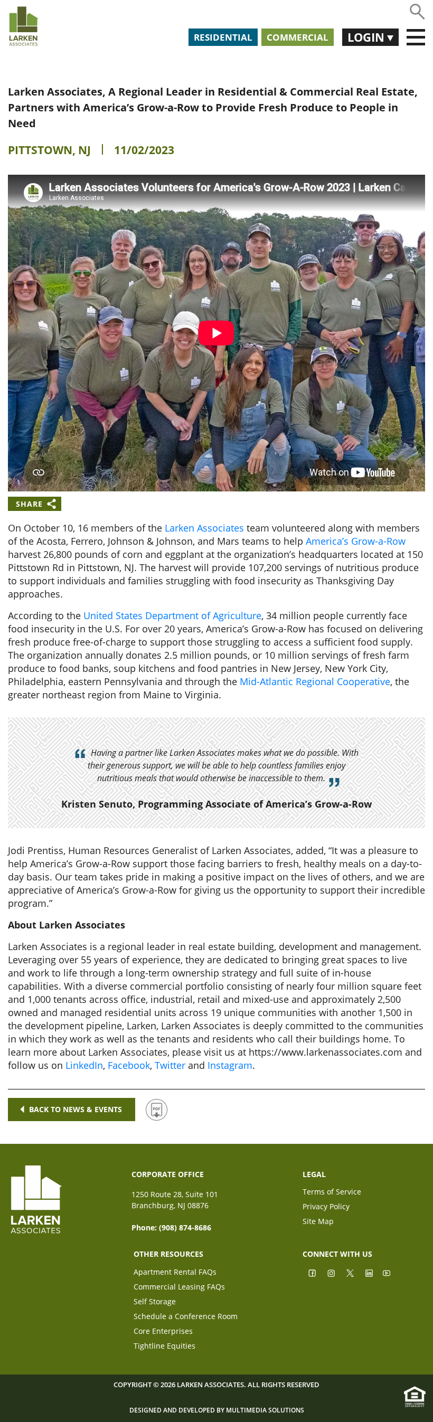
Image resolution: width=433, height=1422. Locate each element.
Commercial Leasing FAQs (179, 1288)
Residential (223, 37)
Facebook (129, 1065)
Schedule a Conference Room (186, 1317)
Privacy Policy (326, 1207)
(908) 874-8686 (185, 1227)
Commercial (297, 37)
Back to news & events (75, 1109)
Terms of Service (332, 1193)
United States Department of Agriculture (172, 615)
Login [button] (367, 37)
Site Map (318, 1222)
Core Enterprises (163, 1332)
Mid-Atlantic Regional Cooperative (315, 681)
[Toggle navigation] (416, 37)
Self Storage (155, 1302)
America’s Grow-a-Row (356, 541)
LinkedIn (84, 1065)
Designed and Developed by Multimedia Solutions (216, 1410)
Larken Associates (204, 528)
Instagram (230, 1065)
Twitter (170, 1065)
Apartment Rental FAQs (175, 1273)
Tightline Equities (164, 1347)
